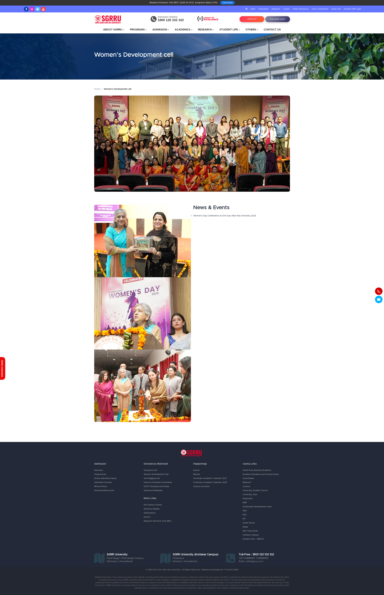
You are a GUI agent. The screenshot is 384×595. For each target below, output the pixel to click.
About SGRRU (112, 24)
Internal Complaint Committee (158, 477)
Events (196, 465)
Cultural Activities (201, 481)
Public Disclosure (301, 3)
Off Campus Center (153, 499)
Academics (182, 24)
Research (276, 3)
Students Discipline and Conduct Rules (261, 469)
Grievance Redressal (153, 485)
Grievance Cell (150, 465)
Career (286, 3)
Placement (263, 3)
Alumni (147, 511)
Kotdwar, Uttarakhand (185, 556)
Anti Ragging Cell (152, 473)
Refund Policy (100, 481)
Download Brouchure (104, 485)
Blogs (245, 521)
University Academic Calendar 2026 (210, 477)
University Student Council (255, 485)
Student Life (228, 24)
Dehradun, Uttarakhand (120, 556)
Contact (246, 481)
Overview (98, 465)
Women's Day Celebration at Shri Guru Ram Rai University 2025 (224, 210)
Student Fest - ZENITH (253, 533)
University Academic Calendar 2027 (210, 473)
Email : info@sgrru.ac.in (251, 556)
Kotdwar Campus (251, 529)
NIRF (245, 497)
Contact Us (272, 24)
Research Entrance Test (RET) (158, 516)
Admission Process (103, 477)
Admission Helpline (168, 11)
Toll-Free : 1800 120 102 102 (256, 549)
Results (196, 469)
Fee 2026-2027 (277, 14)
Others (251, 24)
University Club (250, 489)
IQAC (253, 3)
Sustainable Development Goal (257, 501)
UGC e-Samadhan (320, 3)
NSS (245, 505)
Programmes (100, 469)
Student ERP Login (352, 3)
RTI (244, 513)
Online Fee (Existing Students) (257, 465)
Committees (248, 473)
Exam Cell (336, 3)
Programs (137, 24)
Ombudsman (150, 507)
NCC (245, 509)
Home (97, 84)
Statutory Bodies (151, 503)
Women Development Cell (156, 469)
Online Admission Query (105, 473)
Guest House (249, 517)
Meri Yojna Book (250, 525)
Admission (159, 24)
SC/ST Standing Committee (156, 481)
